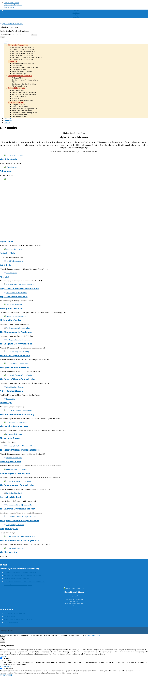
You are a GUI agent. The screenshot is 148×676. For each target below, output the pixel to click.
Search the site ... (6, 35)
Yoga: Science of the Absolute (13, 296)
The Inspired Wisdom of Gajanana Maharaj (20, 450)
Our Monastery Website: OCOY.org (15, 613)
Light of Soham (7, 241)
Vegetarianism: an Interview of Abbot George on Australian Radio (24, 582)
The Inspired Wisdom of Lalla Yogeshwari (19, 540)
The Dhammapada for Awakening (16, 332)
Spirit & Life (5, 265)
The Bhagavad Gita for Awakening (16, 344)
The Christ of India (8, 159)
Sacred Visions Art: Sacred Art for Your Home (18, 619)
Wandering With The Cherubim (15, 473)
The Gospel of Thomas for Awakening (17, 379)
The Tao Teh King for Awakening (15, 356)
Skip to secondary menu (13, 5)
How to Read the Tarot (10, 497)
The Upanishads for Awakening (14, 367)
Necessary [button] (3, 656)
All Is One (4, 277)
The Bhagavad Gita (8, 552)
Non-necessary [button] (5, 666)
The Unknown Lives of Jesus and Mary (17, 509)
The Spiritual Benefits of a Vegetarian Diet (19, 521)
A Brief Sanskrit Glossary (11, 391)
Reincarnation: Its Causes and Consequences (18, 585)
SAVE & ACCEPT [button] (6, 675)
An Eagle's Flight (7, 253)
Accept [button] (88, 635)
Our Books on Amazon (11, 623)
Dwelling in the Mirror (10, 462)
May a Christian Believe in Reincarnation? (19, 288)
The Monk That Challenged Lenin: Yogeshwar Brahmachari (22, 575)
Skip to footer (9, 7)
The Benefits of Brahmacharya (14, 426)
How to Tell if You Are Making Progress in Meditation (20, 572)
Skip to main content (11, 3)
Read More (96, 635)
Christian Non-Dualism (11, 320)
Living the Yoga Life (9, 529)
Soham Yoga (5, 171)
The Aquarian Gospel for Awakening (17, 485)
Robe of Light (6, 403)
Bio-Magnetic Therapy (10, 438)
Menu (2, 37)
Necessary (6, 658)
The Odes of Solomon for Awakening (17, 414)
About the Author (9, 616)
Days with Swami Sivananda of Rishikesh (16, 579)
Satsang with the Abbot (11, 308)
